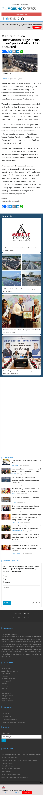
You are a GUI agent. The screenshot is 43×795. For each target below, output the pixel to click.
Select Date (6, 733)
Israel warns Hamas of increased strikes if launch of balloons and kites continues (26, 470)
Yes (6, 576)
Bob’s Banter (6, 673)
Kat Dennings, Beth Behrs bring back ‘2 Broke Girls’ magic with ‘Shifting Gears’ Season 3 (25, 537)
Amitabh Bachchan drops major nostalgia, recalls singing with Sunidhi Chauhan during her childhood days (26, 517)
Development (6, 681)
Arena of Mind (6, 668)
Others (7, 582)
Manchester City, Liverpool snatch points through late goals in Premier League (26, 490)
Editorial (4, 688)
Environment (6, 698)
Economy (5, 686)
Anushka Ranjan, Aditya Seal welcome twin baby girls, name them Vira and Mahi (27, 527)
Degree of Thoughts (9, 678)
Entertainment (17, 531)
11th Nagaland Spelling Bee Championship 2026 (26, 461)
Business (5, 676)
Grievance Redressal (10, 720)
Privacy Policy (7, 716)
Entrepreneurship (8, 696)
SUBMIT (7, 603)
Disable (4, 683)
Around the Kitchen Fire (10, 671)
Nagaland (15, 465)
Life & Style (16, 522)
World (14, 474)
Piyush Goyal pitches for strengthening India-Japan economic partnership (25, 507)
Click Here (37, 27)
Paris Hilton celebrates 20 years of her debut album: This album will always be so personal (26, 548)
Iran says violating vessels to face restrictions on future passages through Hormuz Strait (26, 480)
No (5, 579)
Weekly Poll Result (34, 603)
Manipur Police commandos (11, 201)
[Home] (20, 8)
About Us (6, 713)
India (13, 511)
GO (4, 740)
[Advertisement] (14, 391)
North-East (5, 79)
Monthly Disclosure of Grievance (14, 723)
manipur (4, 198)
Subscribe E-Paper (21, 14)
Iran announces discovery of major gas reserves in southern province (25, 498)
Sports (14, 493)
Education (5, 691)
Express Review (7, 701)
